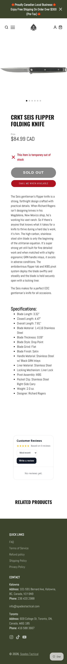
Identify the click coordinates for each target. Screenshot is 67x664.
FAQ (11, 542)
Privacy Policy (17, 567)
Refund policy (17, 554)
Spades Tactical (29, 654)
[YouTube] (24, 637)
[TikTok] (18, 637)
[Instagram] (11, 637)
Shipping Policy (18, 561)
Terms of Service (19, 548)
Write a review (26, 460)
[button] (26, 100)
